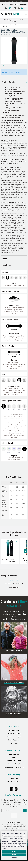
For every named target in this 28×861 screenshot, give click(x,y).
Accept (14, 851)
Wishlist (14, 743)
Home (2, 24)
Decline (14, 854)
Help (14, 757)
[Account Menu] (15, 8)
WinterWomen (14, 4)
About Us (14, 778)
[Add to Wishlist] (16, 541)
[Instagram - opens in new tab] (16, 789)
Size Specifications (6, 65)
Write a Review (14, 587)
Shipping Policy (14, 760)
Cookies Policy (16, 825)
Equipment (6, 24)
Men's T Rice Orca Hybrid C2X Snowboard (9, 560)
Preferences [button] (5, 848)
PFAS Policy (19, 828)
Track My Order (14, 733)
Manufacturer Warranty (14, 767)
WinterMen (23, 4)
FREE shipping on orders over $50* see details (14, 20)
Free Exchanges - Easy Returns (14, 1)
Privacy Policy (6, 825)
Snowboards (13, 24)
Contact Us (14, 754)
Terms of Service (10, 828)
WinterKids (4, 4)
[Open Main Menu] (23, 14)
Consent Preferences (14, 822)
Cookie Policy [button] (18, 845)
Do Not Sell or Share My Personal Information (14, 825)
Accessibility (14, 830)
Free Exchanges (14, 737)
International (14, 764)
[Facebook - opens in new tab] (11, 789)
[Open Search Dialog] (6, 8)
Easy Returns (14, 740)
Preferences (14, 857)
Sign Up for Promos (14, 781)
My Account (14, 730)
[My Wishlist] (10, 8)
